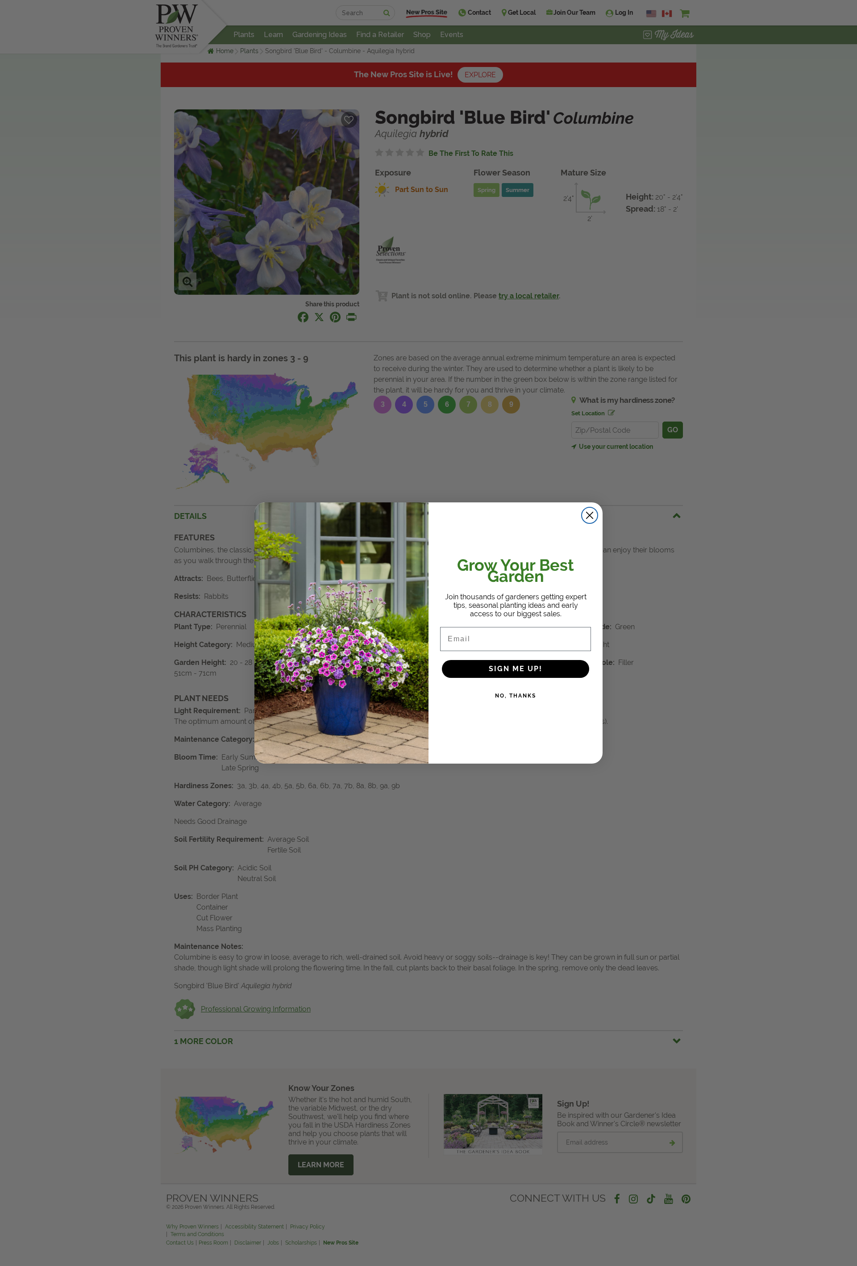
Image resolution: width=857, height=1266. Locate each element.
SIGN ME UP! (515, 668)
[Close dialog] (589, 515)
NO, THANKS (515, 696)
